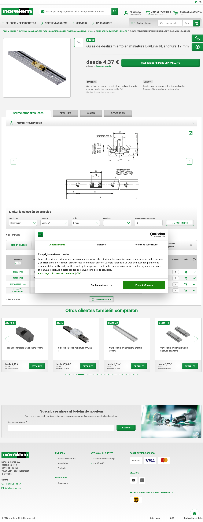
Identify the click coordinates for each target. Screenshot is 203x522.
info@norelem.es (13, 488)
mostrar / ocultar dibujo (29, 122)
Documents (63, 483)
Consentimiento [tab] (57, 244)
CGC (79, 273)
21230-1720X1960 (18, 284)
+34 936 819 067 (13, 484)
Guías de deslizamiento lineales (111, 31)
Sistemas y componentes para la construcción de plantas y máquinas (52, 31)
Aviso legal (44, 273)
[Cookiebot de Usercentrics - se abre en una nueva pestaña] (152, 235)
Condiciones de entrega (104, 458)
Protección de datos (63, 273)
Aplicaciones (104, 23)
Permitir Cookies (144, 285)
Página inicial (9, 31)
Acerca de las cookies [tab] (146, 244)
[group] (24, 345)
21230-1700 (18, 272)
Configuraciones (99, 285)
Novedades (63, 463)
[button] (66, 374)
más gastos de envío (103, 66)
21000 (90, 31)
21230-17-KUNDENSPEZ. (18, 290)
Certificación (99, 463)
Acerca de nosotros (66, 458)
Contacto (62, 468)
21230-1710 (18, 278)
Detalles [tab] (101, 244)
